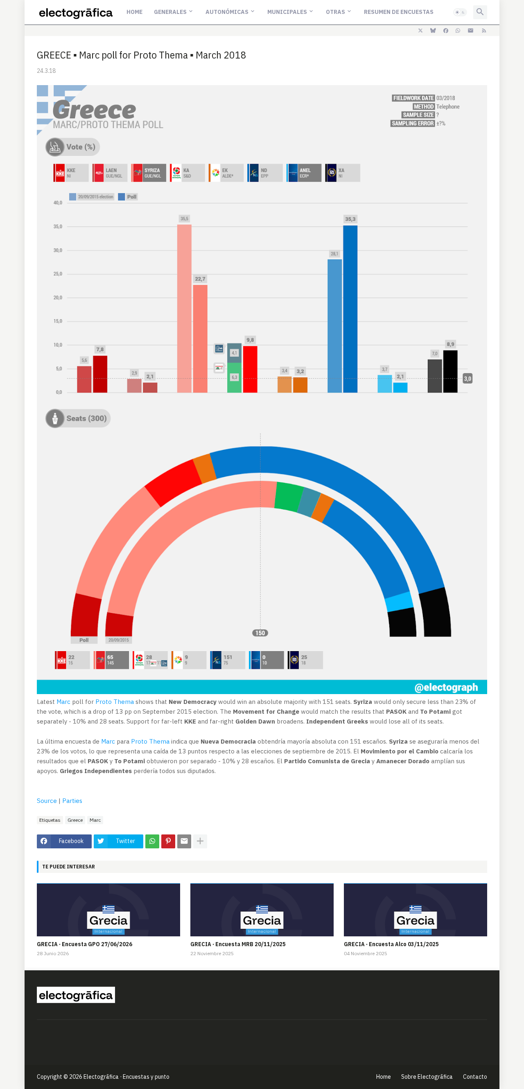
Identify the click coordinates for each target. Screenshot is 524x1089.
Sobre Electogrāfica (427, 1076)
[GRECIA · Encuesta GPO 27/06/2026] (108, 909)
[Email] (184, 841)
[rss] (484, 30)
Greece (75, 820)
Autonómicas (227, 12)
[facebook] (445, 30)
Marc (63, 702)
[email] (471, 30)
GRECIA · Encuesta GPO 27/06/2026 (84, 944)
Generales (170, 12)
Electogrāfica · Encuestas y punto (126, 1076)
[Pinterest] (168, 841)
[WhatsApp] (152, 841)
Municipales (287, 12)
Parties (72, 801)
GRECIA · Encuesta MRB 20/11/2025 (238, 944)
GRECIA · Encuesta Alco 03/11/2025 (391, 944)
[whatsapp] (458, 30)
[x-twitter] (420, 30)
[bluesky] (433, 30)
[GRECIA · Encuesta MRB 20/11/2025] (262, 909)
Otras (335, 12)
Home (134, 12)
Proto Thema (114, 702)
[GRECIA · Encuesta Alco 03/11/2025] (415, 909)
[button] (460, 12)
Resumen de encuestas (399, 12)
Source (47, 801)
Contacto (475, 1076)
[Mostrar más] (200, 841)
